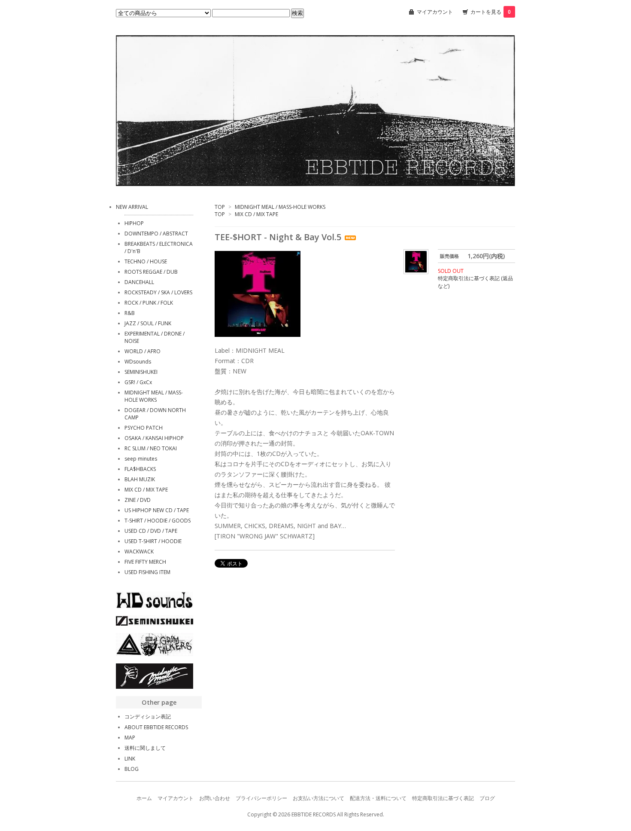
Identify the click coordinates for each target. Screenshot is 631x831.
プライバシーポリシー (261, 798)
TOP (220, 207)
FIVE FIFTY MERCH (145, 561)
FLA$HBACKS (140, 469)
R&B (129, 313)
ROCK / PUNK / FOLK (148, 302)
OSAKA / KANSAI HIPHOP (154, 438)
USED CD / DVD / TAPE (150, 531)
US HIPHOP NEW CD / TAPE (156, 510)
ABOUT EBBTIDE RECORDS (156, 727)
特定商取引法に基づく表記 (443, 798)
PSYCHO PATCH (143, 427)
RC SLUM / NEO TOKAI (150, 448)
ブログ (487, 798)
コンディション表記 (147, 716)
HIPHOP (134, 223)
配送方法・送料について (378, 798)
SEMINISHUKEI (141, 372)
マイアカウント (435, 11)
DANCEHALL (139, 282)
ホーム (144, 798)
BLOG (131, 769)
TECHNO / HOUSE (145, 261)
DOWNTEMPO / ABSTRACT (156, 233)
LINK (129, 758)
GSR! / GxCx (138, 382)
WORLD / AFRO (142, 351)
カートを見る (490, 11)
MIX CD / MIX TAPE (256, 214)
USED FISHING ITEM (147, 572)
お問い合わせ (214, 798)
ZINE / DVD (137, 500)
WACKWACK (139, 551)
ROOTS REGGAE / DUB (151, 271)
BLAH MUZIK (139, 479)
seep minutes (140, 458)
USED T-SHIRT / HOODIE (153, 541)
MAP (129, 737)
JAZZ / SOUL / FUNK (147, 323)
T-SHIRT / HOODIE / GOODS (157, 520)
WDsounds (137, 361)
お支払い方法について (318, 798)
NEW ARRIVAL (132, 207)
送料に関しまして (145, 748)
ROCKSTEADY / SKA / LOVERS (158, 292)
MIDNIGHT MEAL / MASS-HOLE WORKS (280, 207)
